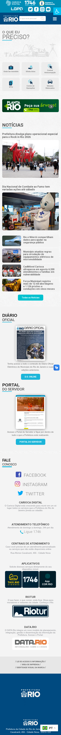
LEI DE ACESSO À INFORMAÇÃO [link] (31, 661)
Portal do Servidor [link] (31, 442)
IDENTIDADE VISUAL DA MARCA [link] (31, 667)
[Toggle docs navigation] (55, 19)
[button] (42, 18)
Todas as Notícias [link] (31, 297)
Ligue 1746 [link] (32, 532)
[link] (57, 11)
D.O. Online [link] (30, 377)
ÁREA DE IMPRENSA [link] (30, 664)
